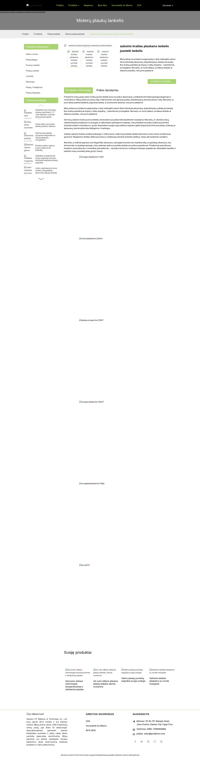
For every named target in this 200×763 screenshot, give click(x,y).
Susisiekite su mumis (161, 81)
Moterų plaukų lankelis (75, 34)
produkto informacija (78, 90)
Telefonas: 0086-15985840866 (151, 729)
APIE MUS (91, 730)
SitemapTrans (134, 755)
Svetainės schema (122, 755)
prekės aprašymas (107, 90)
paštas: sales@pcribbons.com (150, 733)
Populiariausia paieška (105, 755)
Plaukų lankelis (53, 34)
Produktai (38, 34)
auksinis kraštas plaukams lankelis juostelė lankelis (111, 34)
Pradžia (25, 34)
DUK (88, 721)
